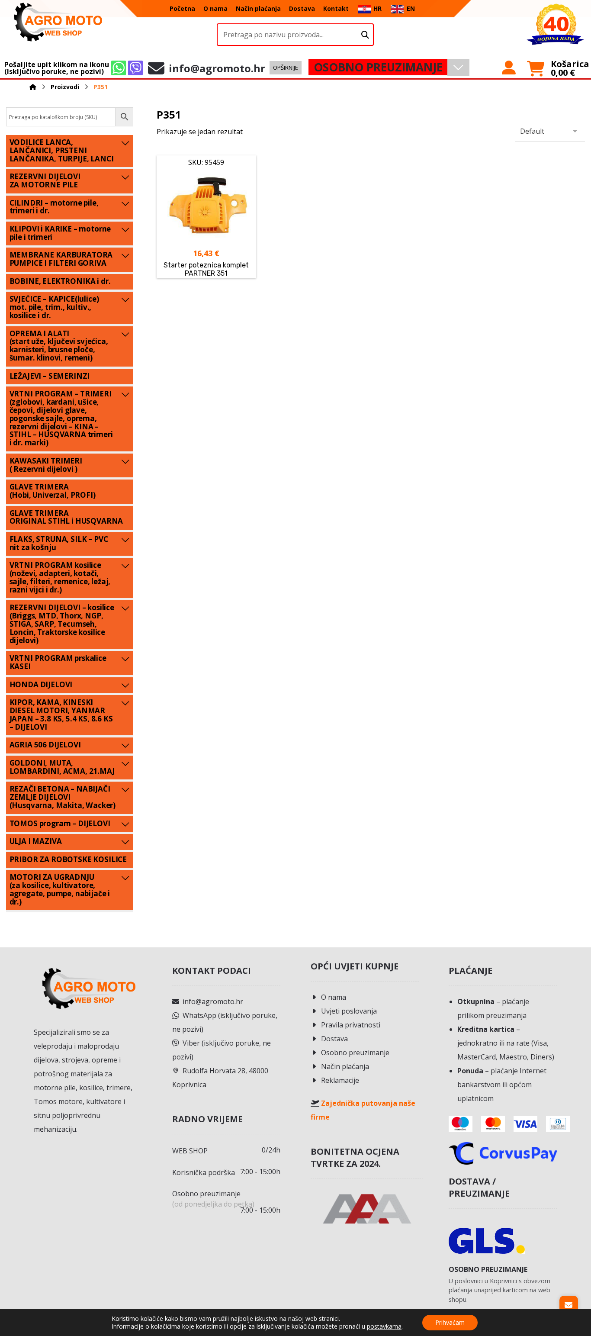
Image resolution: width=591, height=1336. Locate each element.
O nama (333, 997)
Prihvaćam (450, 1322)
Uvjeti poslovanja (349, 1011)
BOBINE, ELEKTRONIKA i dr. (60, 281)
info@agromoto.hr (213, 1001)
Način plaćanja (345, 1066)
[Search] (365, 35)
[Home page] (32, 87)
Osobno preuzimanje (355, 1052)
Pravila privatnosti (350, 1025)
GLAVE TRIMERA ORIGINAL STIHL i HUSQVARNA (66, 517)
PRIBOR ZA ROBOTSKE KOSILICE (68, 859)
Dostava (334, 1038)
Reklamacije (340, 1080)
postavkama (384, 1326)
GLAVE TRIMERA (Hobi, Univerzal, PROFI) (53, 491)
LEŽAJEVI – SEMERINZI (50, 376)
